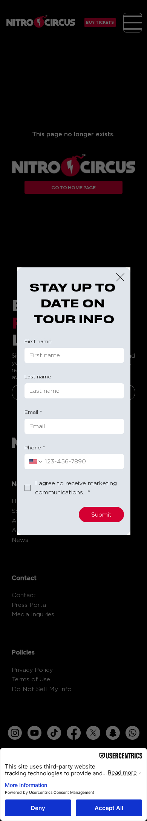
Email (33, 412)
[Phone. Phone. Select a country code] (36, 461)
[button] (120, 277)
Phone (34, 447)
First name (38, 341)
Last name (37, 376)
